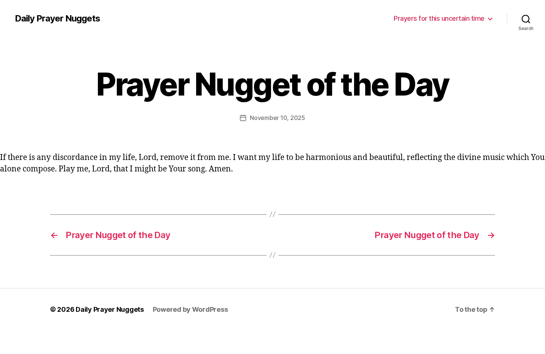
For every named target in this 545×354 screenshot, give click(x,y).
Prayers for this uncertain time (439, 18)
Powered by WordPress (190, 309)
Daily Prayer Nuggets (57, 18)
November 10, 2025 (277, 117)
